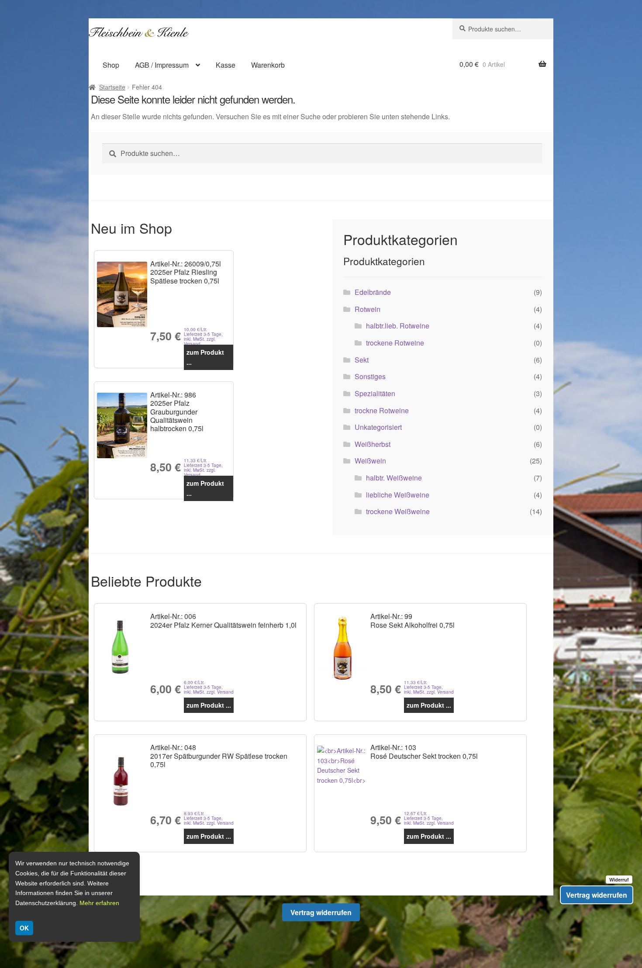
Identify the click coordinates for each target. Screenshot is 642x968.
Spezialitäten (375, 393)
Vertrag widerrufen (321, 912)
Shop (111, 65)
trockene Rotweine (395, 343)
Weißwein (370, 461)
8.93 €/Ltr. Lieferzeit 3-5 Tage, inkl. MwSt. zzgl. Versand (209, 818)
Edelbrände (373, 292)
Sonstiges (370, 376)
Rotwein (367, 309)
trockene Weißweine (398, 511)
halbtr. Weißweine (394, 478)
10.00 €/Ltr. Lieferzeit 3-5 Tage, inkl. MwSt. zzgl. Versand (203, 336)
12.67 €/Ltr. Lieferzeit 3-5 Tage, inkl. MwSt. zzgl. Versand (429, 818)
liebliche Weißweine (397, 495)
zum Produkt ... (205, 357)
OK (24, 927)
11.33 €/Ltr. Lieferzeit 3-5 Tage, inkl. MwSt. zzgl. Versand (203, 467)
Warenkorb (268, 65)
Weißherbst (372, 444)
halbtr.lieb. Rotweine (397, 326)
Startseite (112, 87)
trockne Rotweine (382, 410)
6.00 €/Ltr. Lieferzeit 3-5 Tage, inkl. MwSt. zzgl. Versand (209, 687)
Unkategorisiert (378, 427)
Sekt (362, 360)
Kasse (225, 65)
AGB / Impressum (162, 65)
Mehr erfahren (99, 902)
